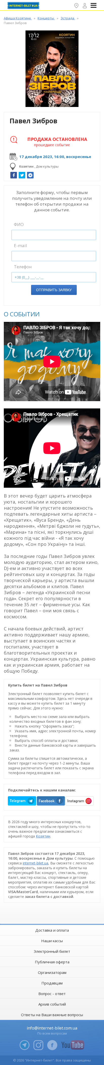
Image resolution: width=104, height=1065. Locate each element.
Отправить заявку (54, 290)
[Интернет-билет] (24, 5)
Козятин (43, 836)
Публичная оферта (52, 961)
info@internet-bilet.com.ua (52, 1028)
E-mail (20, 245)
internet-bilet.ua (35, 863)
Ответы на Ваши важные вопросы (52, 1014)
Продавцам (52, 982)
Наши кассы (52, 940)
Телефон (23, 267)
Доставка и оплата (52, 930)
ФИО (19, 224)
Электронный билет (52, 951)
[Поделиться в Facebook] (13, 175)
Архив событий (52, 1004)
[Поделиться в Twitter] (22, 175)
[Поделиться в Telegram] (30, 175)
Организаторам (52, 972)
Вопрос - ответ (52, 993)
